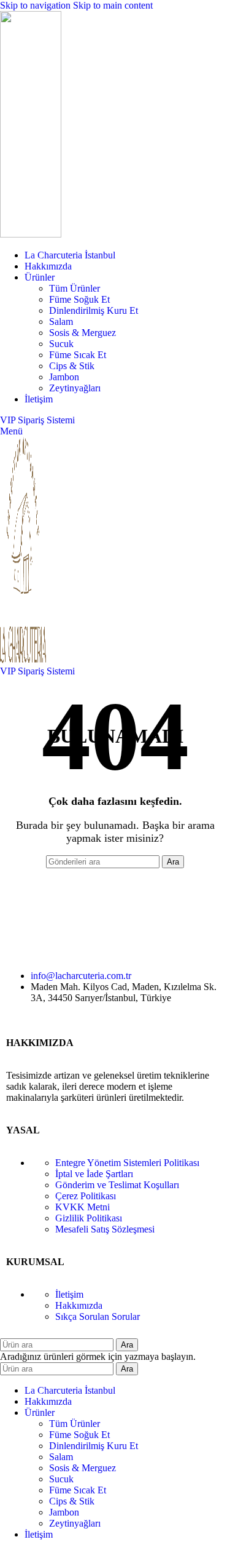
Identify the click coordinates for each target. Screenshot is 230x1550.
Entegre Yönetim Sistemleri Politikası (127, 1162)
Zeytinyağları (75, 388)
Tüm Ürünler (74, 288)
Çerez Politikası (85, 1196)
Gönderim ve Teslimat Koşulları (117, 1185)
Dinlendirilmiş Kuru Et (93, 310)
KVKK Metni (82, 1207)
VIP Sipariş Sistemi (37, 420)
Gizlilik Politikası (88, 1218)
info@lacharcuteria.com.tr (81, 975)
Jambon (64, 377)
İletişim (69, 1294)
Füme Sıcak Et (77, 355)
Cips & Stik (71, 366)
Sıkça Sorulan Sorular (97, 1316)
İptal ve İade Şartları (94, 1173)
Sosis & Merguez (82, 332)
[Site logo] (30, 234)
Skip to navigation (36, 5)
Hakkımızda (78, 1305)
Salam (61, 321)
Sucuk (61, 343)
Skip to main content (113, 5)
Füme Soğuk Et (79, 299)
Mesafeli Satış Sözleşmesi (105, 1229)
